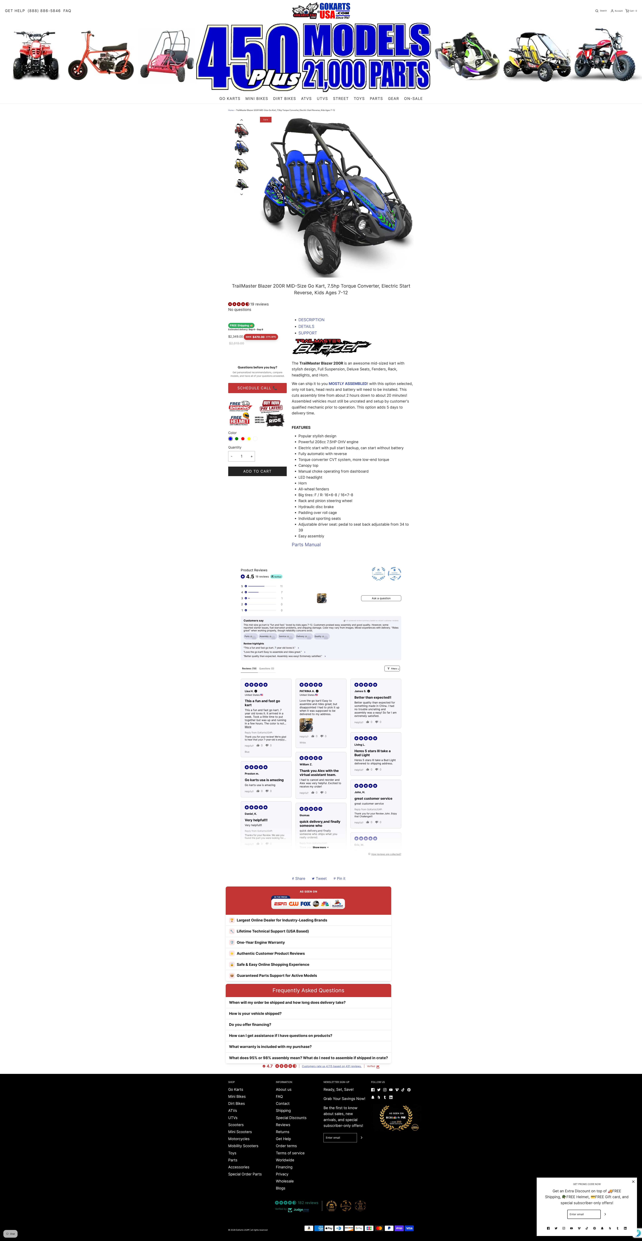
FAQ (279, 1096)
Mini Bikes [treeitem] (256, 98)
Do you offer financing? (250, 1024)
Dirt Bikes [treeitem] (284, 98)
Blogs (280, 1188)
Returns (282, 1132)
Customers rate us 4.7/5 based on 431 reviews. (331, 1066)
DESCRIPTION (311, 320)
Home (231, 110)
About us (284, 1089)
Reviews (283, 1125)
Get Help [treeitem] (15, 11)
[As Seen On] (396, 1118)
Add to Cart (257, 471)
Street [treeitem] (341, 98)
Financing (284, 1167)
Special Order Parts (245, 1174)
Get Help (283, 1139)
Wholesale (285, 1181)
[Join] (361, 1137)
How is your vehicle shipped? (255, 1013)
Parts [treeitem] (376, 98)
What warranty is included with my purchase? (270, 1046)
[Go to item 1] (322, 598)
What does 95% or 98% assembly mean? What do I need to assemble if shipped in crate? (308, 1058)
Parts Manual (306, 544)
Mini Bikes (237, 1096)
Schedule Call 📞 (257, 388)
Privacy (282, 1174)
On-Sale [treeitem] (413, 98)
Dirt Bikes (236, 1103)
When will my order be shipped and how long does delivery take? (287, 1002)
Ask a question (381, 598)
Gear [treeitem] (393, 98)
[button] (242, 120)
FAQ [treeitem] (67, 11)
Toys (232, 1153)
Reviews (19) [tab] (249, 668)
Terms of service (290, 1153)
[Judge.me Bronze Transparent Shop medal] (346, 1206)
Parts (232, 1160)
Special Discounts (291, 1118)
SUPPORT (307, 333)
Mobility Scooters (243, 1146)
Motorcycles (239, 1139)
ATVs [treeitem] (306, 98)
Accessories (238, 1167)
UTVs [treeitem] (322, 98)
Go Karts (235, 1089)
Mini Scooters (240, 1132)
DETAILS (306, 326)
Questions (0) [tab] (266, 668)
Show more (319, 847)
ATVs (232, 1110)
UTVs (233, 1118)
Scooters (236, 1125)
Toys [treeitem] (359, 98)
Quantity (234, 447)
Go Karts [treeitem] (229, 98)
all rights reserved (259, 1230)
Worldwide (285, 1160)
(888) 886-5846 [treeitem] (44, 11)
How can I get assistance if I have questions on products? (280, 1035)
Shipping (283, 1110)
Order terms (286, 1146)
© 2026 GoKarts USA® (238, 1230)
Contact (283, 1103)
